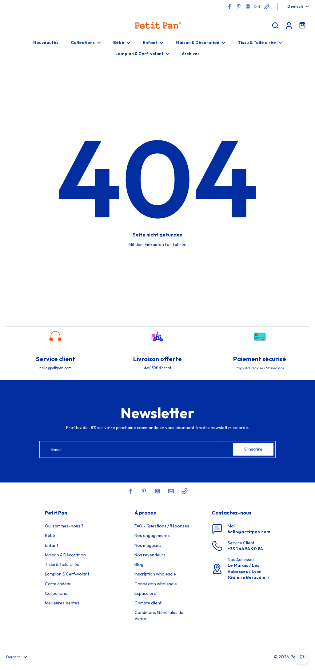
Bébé (50, 535)
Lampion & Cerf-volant (67, 574)
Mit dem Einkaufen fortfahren (157, 244)
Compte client (147, 603)
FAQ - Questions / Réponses (161, 526)
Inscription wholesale (155, 574)
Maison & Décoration (65, 555)
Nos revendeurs (149, 555)
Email (56, 449)
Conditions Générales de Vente (158, 615)
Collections (56, 593)
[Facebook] (229, 6)
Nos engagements (152, 535)
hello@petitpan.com (249, 532)
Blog (138, 564)
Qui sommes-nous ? (64, 526)
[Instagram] (248, 6)
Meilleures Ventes (62, 603)
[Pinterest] (238, 6)
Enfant (51, 545)
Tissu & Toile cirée (62, 564)
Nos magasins (147, 545)
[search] (275, 25)
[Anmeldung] (288, 25)
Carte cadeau (58, 584)
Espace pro (145, 593)
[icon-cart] (302, 25)
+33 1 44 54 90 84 (245, 548)
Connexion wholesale (155, 584)
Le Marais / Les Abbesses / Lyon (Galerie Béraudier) (248, 571)
